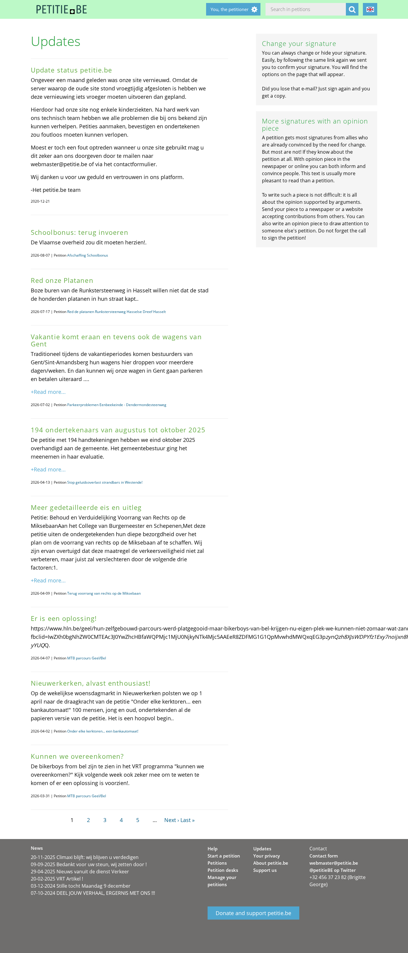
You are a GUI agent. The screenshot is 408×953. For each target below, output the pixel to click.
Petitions (217, 863)
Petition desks (223, 870)
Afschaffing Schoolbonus (87, 255)
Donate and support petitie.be (253, 913)
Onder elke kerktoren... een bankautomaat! (102, 731)
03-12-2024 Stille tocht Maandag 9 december (81, 886)
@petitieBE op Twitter (332, 870)
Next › (171, 820)
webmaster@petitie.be (333, 863)
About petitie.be (270, 863)
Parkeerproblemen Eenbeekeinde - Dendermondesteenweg (116, 404)
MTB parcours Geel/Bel (86, 658)
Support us (265, 870)
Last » (187, 820)
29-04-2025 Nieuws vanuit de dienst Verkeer (80, 871)
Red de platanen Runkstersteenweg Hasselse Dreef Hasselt (116, 311)
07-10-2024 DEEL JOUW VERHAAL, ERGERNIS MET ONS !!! (93, 893)
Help (212, 849)
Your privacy (266, 856)
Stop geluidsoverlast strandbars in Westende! (104, 482)
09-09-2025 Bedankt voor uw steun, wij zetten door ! (89, 864)
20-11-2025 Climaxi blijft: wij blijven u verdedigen (85, 857)
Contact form (323, 856)
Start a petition (224, 856)
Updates (262, 849)
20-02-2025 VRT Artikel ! (57, 878)
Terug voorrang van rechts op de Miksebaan (104, 593)
